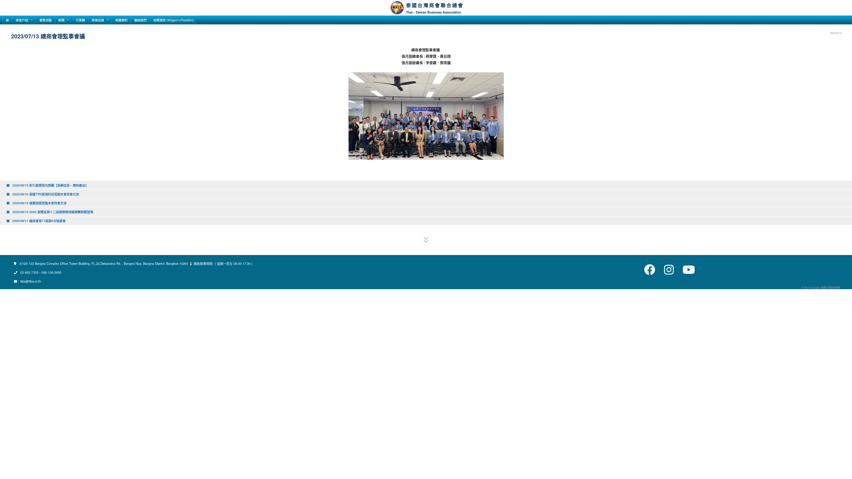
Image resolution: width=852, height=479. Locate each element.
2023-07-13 (836, 33)
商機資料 (121, 20)
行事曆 (80, 20)
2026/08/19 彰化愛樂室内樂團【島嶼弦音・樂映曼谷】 (50, 185)
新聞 (61, 20)
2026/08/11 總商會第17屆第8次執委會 (39, 220)
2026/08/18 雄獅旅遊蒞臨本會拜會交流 (39, 203)
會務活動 (45, 20)
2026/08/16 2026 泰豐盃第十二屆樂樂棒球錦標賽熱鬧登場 (52, 212)
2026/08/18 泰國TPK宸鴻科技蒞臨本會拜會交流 (45, 194)
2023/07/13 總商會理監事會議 (48, 36)
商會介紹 (22, 20)
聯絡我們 (140, 20)
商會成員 (98, 20)
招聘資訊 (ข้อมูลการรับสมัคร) (173, 20)
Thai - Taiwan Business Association (433, 12)
